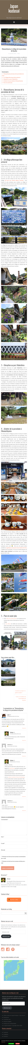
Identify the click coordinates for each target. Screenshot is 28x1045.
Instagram (5, 1034)
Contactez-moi (6, 1019)
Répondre (24, 728)
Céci (8, 714)
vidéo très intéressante (11, 618)
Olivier (18, 53)
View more (3, 1042)
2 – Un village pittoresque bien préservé (11, 77)
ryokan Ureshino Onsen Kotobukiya (16, 777)
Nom (2, 836)
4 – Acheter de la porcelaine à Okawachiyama (12, 81)
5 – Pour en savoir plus (7, 82)
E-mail (3, 843)
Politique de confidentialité (9, 1023)
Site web (3, 850)
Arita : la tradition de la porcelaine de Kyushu (21, 698)
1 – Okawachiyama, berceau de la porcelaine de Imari (13, 74)
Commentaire (4, 819)
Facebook (5, 1032)
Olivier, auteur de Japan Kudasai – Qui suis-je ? (14, 1015)
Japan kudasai (14, 8)
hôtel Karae (12, 768)
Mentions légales (7, 1021)
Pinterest (5, 1036)
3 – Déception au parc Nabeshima (9, 79)
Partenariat (6, 1017)
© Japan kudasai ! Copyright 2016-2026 (12, 1025)
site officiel (8, 623)
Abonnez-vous (6, 936)
